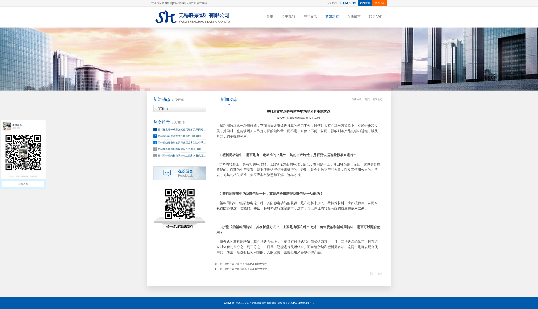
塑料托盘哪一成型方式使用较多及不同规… (182, 129)
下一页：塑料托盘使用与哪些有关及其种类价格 (240, 268)
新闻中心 (164, 108)
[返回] (372, 274)
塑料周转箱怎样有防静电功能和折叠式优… (182, 155)
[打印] (380, 274)
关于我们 (288, 16)
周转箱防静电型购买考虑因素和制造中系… (182, 142)
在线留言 (354, 16)
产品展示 (310, 16)
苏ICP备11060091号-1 (301, 302)
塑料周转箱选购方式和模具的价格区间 (179, 136)
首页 (269, 16)
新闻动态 (332, 16)
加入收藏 (379, 3)
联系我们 (375, 16)
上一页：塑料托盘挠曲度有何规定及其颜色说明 (240, 263)
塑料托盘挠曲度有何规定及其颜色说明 (179, 149)
